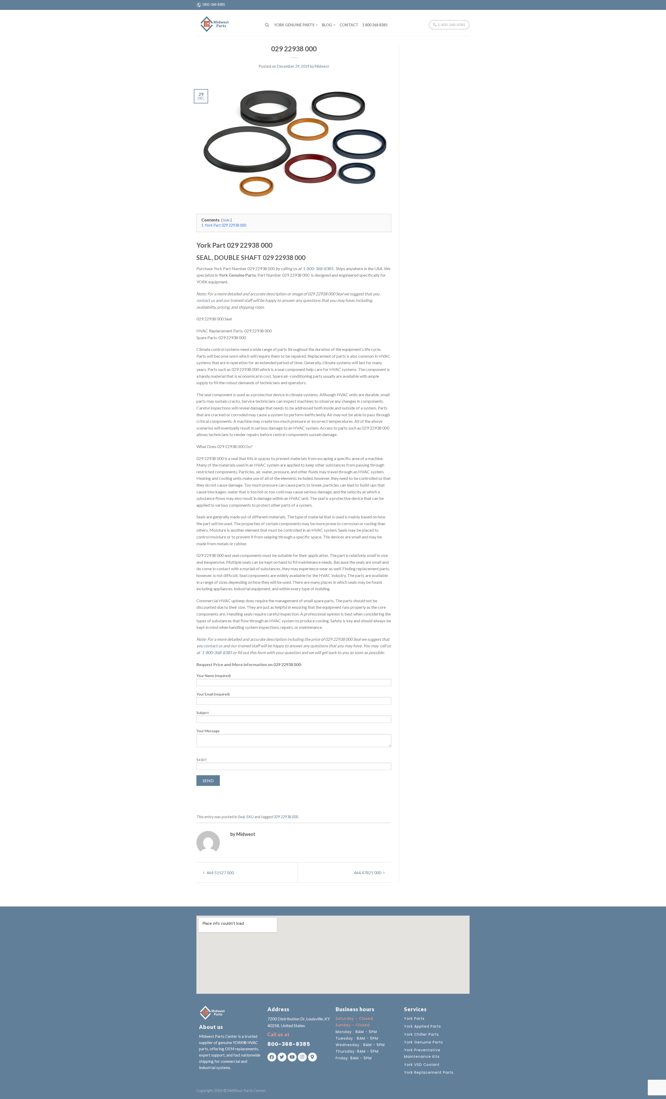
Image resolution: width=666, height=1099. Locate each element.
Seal (241, 817)
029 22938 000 (286, 817)
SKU (250, 817)
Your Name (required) (213, 675)
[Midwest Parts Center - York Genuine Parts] (226, 23)
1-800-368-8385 (451, 24)
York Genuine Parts (294, 25)
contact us (205, 300)
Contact (349, 25)
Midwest (322, 66)
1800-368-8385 (213, 4)
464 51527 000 (220, 872)
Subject (202, 712)
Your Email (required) (213, 694)
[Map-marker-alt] (312, 1057)
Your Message (208, 731)
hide (226, 220)
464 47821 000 (368, 872)
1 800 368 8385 (374, 25)
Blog (327, 25)
